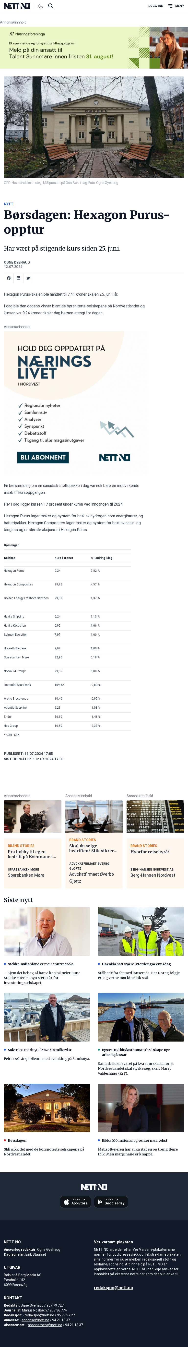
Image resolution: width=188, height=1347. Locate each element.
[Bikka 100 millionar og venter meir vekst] (141, 1108)
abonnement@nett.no (45, 1325)
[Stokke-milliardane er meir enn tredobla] (47, 931)
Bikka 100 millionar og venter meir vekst (134, 1140)
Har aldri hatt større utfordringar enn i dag (136, 964)
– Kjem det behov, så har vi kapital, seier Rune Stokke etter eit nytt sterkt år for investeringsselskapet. (42, 978)
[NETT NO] (21, 6)
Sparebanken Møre (26, 875)
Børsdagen (17, 1140)
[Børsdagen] (47, 1108)
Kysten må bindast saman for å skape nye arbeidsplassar (136, 1052)
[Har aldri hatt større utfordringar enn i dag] (141, 931)
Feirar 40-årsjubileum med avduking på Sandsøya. (47, 1058)
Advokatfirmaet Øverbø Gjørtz (91, 878)
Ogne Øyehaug (17, 262)
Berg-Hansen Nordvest (152, 875)
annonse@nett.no (35, 1320)
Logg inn (155, 6)
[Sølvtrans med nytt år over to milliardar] (47, 1017)
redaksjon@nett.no (39, 1315)
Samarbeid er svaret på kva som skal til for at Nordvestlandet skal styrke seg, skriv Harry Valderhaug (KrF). (136, 1068)
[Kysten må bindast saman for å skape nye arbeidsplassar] (141, 1017)
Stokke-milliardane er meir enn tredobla (40, 964)
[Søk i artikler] (51, 6)
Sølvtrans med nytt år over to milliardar (39, 1050)
